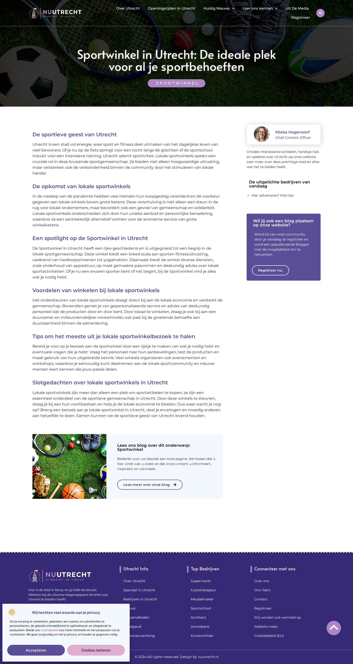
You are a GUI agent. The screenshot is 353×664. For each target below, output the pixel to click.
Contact (261, 599)
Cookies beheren (96, 650)
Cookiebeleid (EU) (269, 636)
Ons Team (262, 590)
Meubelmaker (202, 599)
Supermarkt (201, 581)
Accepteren (36, 650)
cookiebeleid (49, 630)
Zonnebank (200, 626)
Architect (198, 617)
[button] (320, 13)
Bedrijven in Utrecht (140, 599)
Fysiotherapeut (203, 590)
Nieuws (129, 608)
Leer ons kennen (258, 8)
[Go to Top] (334, 627)
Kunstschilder (202, 636)
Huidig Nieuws (216, 8)
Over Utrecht (128, 8)
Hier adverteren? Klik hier (272, 195)
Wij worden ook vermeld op (277, 617)
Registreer (300, 17)
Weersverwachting (139, 636)
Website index (266, 626)
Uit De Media (297, 8)
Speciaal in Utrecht (139, 590)
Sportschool (201, 608)
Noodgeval (132, 626)
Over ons (261, 581)
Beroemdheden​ (136, 617)
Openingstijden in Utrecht (171, 8)
